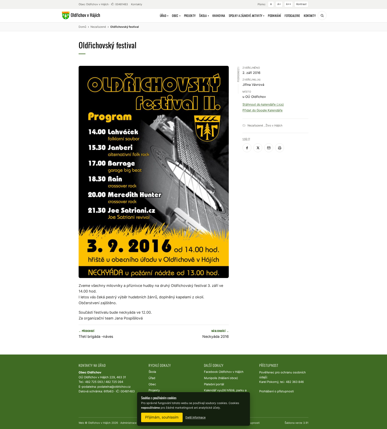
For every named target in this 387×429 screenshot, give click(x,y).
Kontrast (301, 4)
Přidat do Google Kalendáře (262, 110)
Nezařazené (255, 125)
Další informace (195, 417)
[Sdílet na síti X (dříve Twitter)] (257, 147)
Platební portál (214, 384)
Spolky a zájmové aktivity (246, 15)
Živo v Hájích (273, 125)
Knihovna (218, 15)
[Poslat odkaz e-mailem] (268, 147)
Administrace (128, 422)
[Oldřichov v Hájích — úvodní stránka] (80, 15)
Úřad (164, 15)
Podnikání (274, 15)
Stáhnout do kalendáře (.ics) (263, 104)
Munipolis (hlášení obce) (221, 378)
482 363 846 (295, 382)
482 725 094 (114, 382)
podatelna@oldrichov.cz (114, 387)
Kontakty (136, 4)
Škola (204, 15)
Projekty (190, 15)
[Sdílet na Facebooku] (246, 147)
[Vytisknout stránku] (279, 147)
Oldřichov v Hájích (99, 422)
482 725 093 (94, 382)
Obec (176, 15)
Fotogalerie (292, 15)
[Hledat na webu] (322, 15)
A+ (279, 4)
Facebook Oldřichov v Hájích (223, 372)
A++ (288, 4)
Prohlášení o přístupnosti (276, 391)
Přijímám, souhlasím (162, 417)
